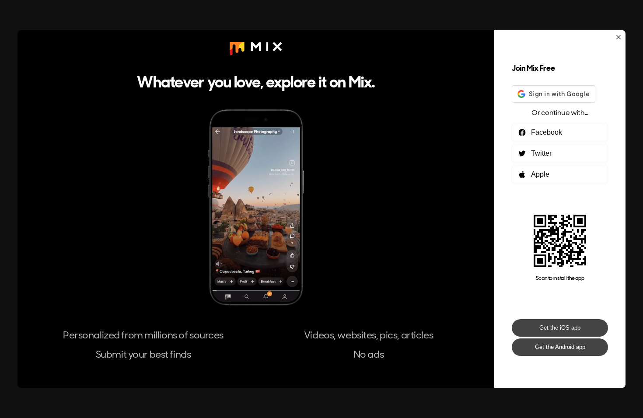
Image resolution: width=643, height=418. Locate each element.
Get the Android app (560, 347)
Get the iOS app (559, 327)
